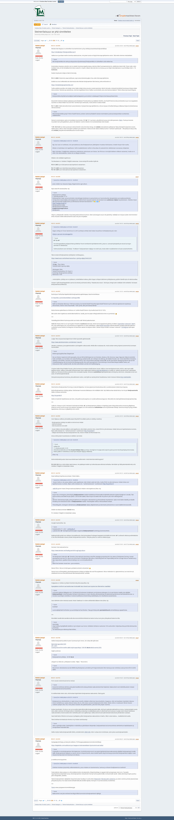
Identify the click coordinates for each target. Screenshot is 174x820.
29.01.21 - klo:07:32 (55, 473)
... (48, 40)
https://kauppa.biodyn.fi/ (59, 203)
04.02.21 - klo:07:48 (55, 637)
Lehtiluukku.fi (71, 529)
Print (137, 40)
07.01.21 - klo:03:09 (55, 176)
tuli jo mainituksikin (125, 377)
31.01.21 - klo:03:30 (55, 580)
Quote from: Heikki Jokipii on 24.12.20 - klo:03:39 (66, 440)
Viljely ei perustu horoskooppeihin (62, 234)
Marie (120, 120)
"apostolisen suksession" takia (126, 324)
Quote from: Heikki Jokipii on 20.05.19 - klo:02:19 (66, 697)
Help (126, 818)
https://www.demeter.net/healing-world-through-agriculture (68, 550)
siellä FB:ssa (56, 488)
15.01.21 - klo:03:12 (55, 335)
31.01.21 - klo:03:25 (55, 544)
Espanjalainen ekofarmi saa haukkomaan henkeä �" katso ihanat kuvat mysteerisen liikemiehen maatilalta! (80, 586)
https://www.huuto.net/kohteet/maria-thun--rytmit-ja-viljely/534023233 (71, 258)
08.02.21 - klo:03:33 (55, 739)
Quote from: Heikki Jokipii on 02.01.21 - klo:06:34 (66, 141)
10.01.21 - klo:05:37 (55, 223)
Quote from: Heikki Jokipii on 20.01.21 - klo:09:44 (66, 480)
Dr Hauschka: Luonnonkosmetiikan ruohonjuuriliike (65, 298)
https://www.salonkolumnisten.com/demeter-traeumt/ (66, 342)
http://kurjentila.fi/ (56, 395)
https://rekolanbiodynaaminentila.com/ (62, 85)
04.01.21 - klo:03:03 (55, 45)
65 (61, 40)
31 (56, 40)
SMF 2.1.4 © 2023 (37, 818)
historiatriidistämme (102, 370)
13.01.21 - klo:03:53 (55, 291)
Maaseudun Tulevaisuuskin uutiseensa (104, 779)
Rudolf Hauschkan (105, 325)
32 (58, 40)
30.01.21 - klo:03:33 (55, 520)
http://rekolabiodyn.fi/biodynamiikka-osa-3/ (63, 52)
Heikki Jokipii (40, 46)
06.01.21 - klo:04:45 (55, 137)
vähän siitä (87, 732)
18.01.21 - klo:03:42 (55, 384)
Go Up (36, 800)
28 (49, 40)
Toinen (53, 787)
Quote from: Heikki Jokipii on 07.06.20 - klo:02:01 (66, 227)
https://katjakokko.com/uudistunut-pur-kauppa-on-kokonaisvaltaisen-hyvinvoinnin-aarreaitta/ (77, 745)
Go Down (36, 40)
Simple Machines (45, 818)
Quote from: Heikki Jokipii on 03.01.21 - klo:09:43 (66, 180)
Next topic (136, 36)
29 (51, 40)
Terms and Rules (132, 818)
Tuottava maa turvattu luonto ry (126, 20)
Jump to (116, 807)
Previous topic (127, 36)
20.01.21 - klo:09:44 (55, 416)
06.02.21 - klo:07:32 (55, 677)
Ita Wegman (124, 327)
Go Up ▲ (139, 818)
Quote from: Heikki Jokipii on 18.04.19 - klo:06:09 (66, 763)
